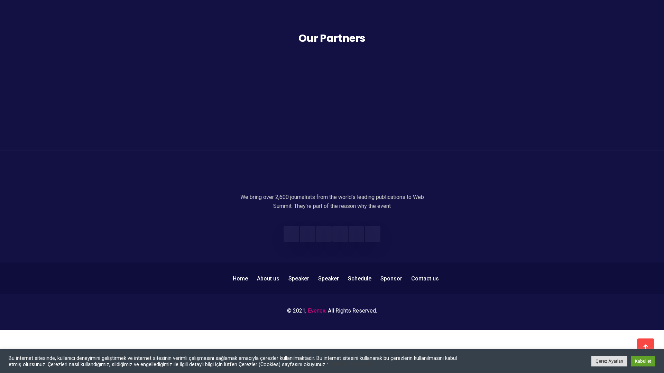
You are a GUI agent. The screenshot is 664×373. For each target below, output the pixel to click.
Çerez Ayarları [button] (609, 361)
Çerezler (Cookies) (350, 364)
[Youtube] (356, 234)
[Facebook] (291, 234)
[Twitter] (307, 234)
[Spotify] (372, 234)
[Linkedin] (340, 234)
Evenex (316, 310)
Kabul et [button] (643, 361)
